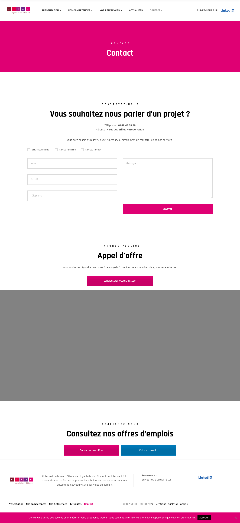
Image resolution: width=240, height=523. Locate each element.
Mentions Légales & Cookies (171, 504)
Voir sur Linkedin (148, 450)
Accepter (204, 517)
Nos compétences (79, 10)
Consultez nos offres (91, 450)
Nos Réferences (110, 10)
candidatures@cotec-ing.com (120, 281)
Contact (155, 10)
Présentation (50, 10)
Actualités (136, 10)
